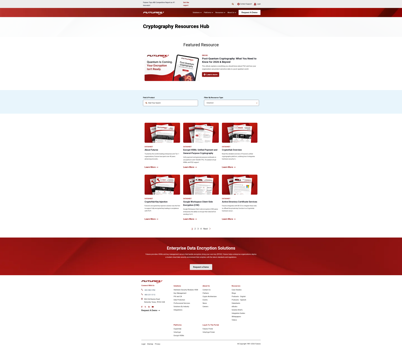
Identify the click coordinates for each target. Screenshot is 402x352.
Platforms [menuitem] (178, 325)
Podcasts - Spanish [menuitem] (239, 300)
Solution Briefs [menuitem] (237, 310)
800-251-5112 (150, 295)
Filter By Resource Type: (213, 98)
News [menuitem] (205, 303)
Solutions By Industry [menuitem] (181, 307)
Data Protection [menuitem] (179, 300)
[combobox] (170, 103)
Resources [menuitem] (236, 286)
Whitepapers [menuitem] (236, 317)
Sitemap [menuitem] (150, 344)
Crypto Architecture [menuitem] (210, 296)
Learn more (211, 74)
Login (258, 4)
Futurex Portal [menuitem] (208, 329)
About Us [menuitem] (206, 286)
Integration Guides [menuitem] (238, 313)
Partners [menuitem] (206, 293)
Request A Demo (250, 12)
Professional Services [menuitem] (182, 303)
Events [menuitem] (205, 300)
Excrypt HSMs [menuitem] (179, 336)
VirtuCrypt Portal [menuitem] (209, 332)
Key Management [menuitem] (180, 293)
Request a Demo (201, 267)
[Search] (194, 103)
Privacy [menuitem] (157, 344)
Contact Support (246, 4)
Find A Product (149, 98)
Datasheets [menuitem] (236, 303)
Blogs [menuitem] (234, 293)
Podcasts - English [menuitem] (239, 296)
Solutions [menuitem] (177, 286)
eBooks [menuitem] (234, 307)
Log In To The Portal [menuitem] (211, 325)
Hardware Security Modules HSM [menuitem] (186, 290)
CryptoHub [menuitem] (177, 329)
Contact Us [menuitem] (207, 290)
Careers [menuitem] (205, 307)
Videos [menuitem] (234, 320)
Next (205, 228)
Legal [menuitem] (143, 344)
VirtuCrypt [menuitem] (177, 332)
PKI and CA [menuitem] (178, 296)
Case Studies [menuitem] (237, 290)
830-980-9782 (150, 290)
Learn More (150, 167)
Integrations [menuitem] (178, 310)
